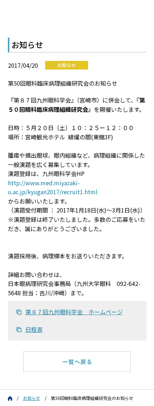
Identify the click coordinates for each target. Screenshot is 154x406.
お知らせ (31, 398)
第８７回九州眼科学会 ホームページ (74, 311)
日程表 (34, 329)
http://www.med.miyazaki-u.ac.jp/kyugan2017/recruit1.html (52, 187)
